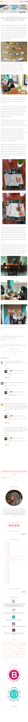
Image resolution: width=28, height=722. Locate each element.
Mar (6, 569)
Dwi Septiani (8, 427)
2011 (5, 582)
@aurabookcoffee (10, 339)
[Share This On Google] (17, 350)
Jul (6, 565)
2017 (5, 573)
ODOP (13, 654)
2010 (5, 584)
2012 (5, 581)
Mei (6, 566)
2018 (5, 552)
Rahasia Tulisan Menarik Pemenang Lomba (14, 626)
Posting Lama (22, 471)
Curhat (10, 351)
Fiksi (11, 650)
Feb (6, 570)
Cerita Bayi (8, 644)
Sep (6, 563)
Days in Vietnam (6, 646)
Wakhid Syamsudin (9, 382)
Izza (9, 370)
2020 (5, 549)
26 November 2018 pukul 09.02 (18, 427)
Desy (5, 346)
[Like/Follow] (10, 526)
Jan (6, 572)
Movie (6, 654)
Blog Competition (16, 642)
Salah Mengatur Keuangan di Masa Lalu (14, 613)
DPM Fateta (23, 646)
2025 (5, 541)
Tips (23, 658)
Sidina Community (15, 658)
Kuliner (16, 652)
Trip (3, 660)
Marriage (23, 652)
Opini (21, 654)
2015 (5, 576)
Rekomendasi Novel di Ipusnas (14, 619)
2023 (5, 544)
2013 (5, 579)
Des (6, 553)
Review (14, 353)
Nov (6, 555)
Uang (7, 660)
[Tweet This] (12, 350)
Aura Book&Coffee (5, 334)
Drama (5, 648)
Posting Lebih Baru (7, 471)
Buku (24, 642)
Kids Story (10, 652)
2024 (5, 543)
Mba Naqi (16, 66)
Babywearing (5, 642)
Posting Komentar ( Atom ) (14, 477)
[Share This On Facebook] (10, 350)
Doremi (16, 646)
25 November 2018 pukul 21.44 (18, 403)
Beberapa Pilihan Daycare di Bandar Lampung (14, 634)
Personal (4, 656)
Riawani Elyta (8, 403)
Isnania (6, 361)
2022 (5, 546)
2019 (5, 550)
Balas (6, 365)
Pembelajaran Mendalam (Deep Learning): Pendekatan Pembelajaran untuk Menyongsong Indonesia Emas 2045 (14, 605)
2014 (5, 578)
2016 (5, 575)
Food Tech (19, 650)
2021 (5, 547)
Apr (6, 568)
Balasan (7, 368)
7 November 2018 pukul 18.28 (15, 361)
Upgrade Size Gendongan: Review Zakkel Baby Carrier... (14, 560)
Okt (6, 562)
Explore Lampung (19, 351)
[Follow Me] (12, 526)
